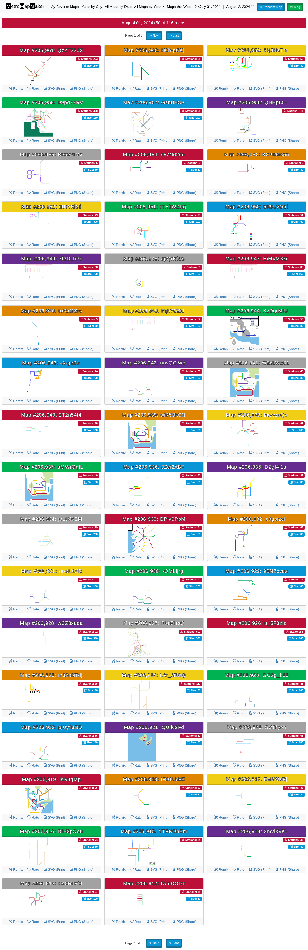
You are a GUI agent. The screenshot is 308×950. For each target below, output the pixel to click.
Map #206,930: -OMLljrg (154, 571)
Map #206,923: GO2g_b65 (257, 675)
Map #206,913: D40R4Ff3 (51, 883)
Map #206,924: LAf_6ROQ (154, 675)
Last (175, 35)
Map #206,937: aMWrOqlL (51, 467)
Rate (35, 88)
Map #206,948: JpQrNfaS (154, 258)
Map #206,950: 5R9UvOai (256, 206)
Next (155, 35)
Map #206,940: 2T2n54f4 (51, 415)
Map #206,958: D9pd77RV (51, 102)
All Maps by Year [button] (148, 7)
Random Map (272, 7)
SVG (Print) (56, 88)
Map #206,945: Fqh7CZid (154, 310)
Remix (17, 88)
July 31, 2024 (209, 7)
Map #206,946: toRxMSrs (51, 310)
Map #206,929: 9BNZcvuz (256, 571)
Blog (296, 7)
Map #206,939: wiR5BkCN (154, 415)
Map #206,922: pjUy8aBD (51, 727)
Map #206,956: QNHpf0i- (256, 102)
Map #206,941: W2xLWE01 (256, 362)
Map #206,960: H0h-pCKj (154, 50)
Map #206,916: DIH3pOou (51, 831)
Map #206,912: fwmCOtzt (154, 883)
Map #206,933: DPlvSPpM (154, 519)
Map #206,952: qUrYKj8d (51, 206)
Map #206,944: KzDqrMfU (256, 310)
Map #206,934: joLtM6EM (51, 519)
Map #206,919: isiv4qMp (51, 779)
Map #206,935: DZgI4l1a (257, 467)
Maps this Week (179, 7)
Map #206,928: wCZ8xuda (51, 623)
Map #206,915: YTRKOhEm (154, 831)
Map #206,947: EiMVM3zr (256, 258)
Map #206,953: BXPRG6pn (256, 154)
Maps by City (91, 7)
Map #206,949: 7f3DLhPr (51, 258)
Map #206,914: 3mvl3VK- (256, 831)
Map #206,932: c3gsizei (256, 519)
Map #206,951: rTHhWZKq (154, 206)
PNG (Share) (83, 88)
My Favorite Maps (64, 7)
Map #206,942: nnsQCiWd (154, 362)
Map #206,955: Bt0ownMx (51, 154)
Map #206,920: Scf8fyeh (256, 727)
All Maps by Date (118, 7)
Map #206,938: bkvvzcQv (256, 415)
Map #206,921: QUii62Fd (154, 727)
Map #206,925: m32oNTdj (51, 675)
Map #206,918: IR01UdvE (154, 779)
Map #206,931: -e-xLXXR (51, 571)
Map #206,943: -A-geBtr (51, 362)
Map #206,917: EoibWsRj (256, 779)
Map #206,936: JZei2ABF (154, 467)
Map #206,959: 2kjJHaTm (257, 50)
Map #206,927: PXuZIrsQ (154, 623)
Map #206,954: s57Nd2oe (154, 154)
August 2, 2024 (238, 7)
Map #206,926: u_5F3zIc (257, 623)
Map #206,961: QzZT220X (51, 50)
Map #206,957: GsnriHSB (154, 102)
